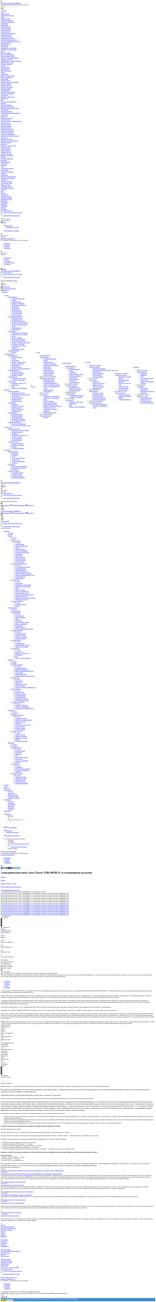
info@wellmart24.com (8, 238)
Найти (3, 1297)
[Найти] (2, 9)
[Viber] (12, 868)
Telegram (7, 245)
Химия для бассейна (21, 705)
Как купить (11, 793)
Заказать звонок (13, 848)
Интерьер (14, 746)
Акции (3, 1233)
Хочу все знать (5, 1253)
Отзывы (6, 983)
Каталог (10, 534)
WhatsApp (7, 248)
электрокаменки (29, 1175)
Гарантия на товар (6, 1262)
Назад (11, 533)
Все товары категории (7, 1227)
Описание (7, 981)
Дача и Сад (15, 713)
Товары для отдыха (21, 718)
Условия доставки (6, 1261)
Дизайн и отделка (20, 777)
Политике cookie (72, 1299)
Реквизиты (4, 1243)
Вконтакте (7, 243)
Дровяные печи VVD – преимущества (12, 1203)
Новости (3, 1254)
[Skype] (17, 868)
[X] (9, 868)
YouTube (7, 246)
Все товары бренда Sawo (8, 1228)
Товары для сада (20, 734)
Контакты (4, 1241)
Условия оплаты (6, 1259)
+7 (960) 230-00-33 (11, 215)
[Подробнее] (1, 1180)
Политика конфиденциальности (10, 1251)
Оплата (6, 986)
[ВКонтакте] (2, 868)
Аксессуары (19, 651)
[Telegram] (19, 868)
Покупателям (5, 1256)
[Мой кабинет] (1, 503)
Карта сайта (4, 1266)
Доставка (7, 988)
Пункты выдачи (6, 1249)
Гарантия (7, 984)
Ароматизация (19, 643)
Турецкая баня (16, 611)
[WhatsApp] (14, 868)
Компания (11, 803)
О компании (4, 1240)
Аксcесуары (19, 583)
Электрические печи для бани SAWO (12, 1185)
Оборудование (19, 544)
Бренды (3, 1235)
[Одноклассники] (4, 868)
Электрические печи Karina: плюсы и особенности (16, 1195)
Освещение (18, 767)
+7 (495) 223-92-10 (6, 211)
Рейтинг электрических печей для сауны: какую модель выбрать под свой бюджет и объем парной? (31, 1174)
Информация (5, 1246)
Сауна (13, 539)
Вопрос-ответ (5, 1264)
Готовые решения (20, 604)
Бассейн (14, 663)
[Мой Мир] (7, 868)
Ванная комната (20, 751)
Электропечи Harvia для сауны (10, 1215)
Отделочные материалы (22, 567)
